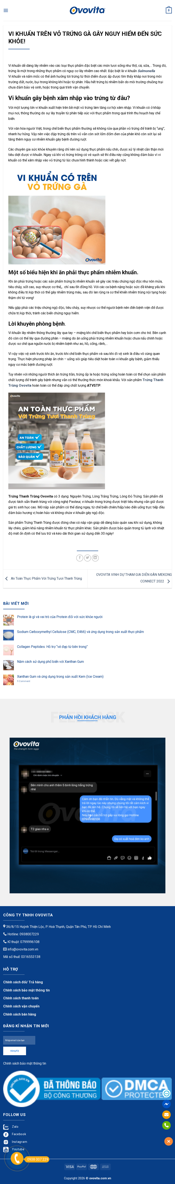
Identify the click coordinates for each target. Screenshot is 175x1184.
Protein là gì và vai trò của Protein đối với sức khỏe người (59, 617)
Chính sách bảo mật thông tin (26, 990)
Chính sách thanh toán (21, 998)
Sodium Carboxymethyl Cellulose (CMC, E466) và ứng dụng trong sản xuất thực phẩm (80, 632)
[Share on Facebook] (79, 558)
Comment (23, 681)
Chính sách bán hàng (19, 1014)
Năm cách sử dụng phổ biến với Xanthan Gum (50, 662)
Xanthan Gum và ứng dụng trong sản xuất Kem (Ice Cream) (60, 677)
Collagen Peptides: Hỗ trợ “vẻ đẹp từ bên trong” (52, 647)
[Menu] (5, 10)
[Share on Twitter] (87, 558)
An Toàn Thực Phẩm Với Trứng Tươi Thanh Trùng (46, 579)
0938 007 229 (37, 1159)
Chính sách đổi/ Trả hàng (23, 982)
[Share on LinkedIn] (95, 558)
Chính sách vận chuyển (21, 1006)
